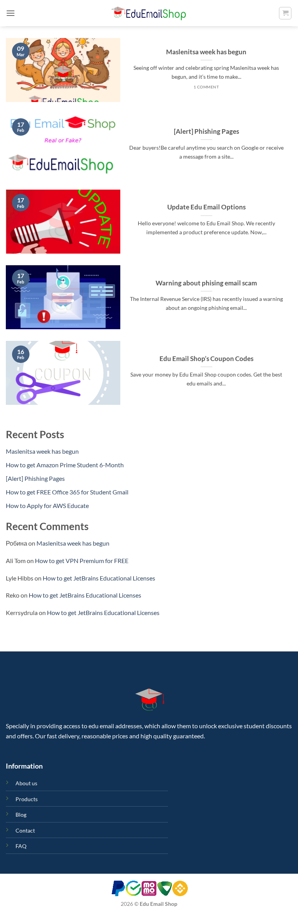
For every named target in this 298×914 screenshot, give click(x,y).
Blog (21, 814)
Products (27, 799)
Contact (25, 830)
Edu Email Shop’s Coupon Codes (206, 359)
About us (26, 783)
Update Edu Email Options (206, 207)
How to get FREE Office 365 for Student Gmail (67, 492)
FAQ (21, 846)
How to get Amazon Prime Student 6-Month (65, 464)
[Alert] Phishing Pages (206, 131)
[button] (10, 12)
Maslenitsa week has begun (206, 52)
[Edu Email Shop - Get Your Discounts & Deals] (149, 13)
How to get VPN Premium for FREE (81, 560)
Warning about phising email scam (206, 283)
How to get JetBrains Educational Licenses (99, 578)
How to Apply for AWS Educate (47, 505)
